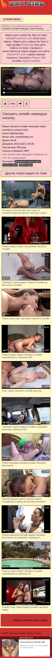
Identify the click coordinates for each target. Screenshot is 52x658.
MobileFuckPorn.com (19, 38)
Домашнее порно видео (28, 161)
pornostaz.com (11, 617)
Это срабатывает (16, 158)
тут (26, 623)
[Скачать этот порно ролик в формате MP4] (26, 103)
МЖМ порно (25, 165)
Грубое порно (10, 165)
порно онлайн (31, 60)
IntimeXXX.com (16, 54)
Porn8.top (27, 44)
